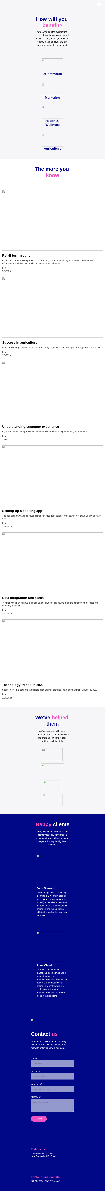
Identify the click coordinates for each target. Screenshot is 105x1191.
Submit (39, 1119)
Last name (36, 1071)
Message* (36, 1097)
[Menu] (99, 4)
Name (34, 1058)
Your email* (36, 1084)
